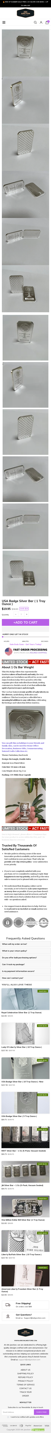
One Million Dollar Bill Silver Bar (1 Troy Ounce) (23, 1220)
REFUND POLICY (25, 1377)
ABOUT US (25, 1370)
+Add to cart (25, 622)
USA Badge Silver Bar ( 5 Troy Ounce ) (19, 1116)
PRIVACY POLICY (25, 1381)
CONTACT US (25, 1388)
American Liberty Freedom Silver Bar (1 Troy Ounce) (22, 1290)
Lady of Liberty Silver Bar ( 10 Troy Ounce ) (21, 1047)
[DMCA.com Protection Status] (37, 1429)
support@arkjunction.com (29, 1359)
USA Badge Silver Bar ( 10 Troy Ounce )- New (22, 1081)
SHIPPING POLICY (25, 1373)
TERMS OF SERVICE (26, 1385)
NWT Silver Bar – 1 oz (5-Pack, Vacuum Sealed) (23, 1151)
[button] (25, 629)
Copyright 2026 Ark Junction (18, 1429)
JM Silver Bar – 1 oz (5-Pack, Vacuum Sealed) (22, 1185)
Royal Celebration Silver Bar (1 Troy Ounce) (21, 1012)
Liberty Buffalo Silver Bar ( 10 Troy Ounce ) (21, 1254)
